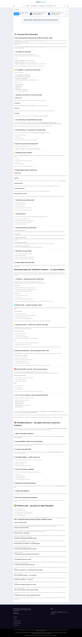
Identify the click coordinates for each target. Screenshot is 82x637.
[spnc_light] (68, 6)
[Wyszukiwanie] (65, 6)
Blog (55, 5)
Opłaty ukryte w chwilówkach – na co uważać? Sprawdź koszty (47, 14)
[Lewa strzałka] (65, 14)
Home (24, 5)
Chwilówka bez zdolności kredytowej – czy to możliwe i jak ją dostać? (30, 14)
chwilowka (54, 612)
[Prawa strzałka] (67, 14)
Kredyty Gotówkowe (49, 5)
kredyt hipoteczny (66, 612)
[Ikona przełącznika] (14, 6)
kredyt (62, 612)
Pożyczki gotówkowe (34, 5)
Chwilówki (27, 5)
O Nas (15, 618)
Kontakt (15, 616)
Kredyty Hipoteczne (42, 5)
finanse (60, 612)
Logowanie (16, 625)
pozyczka (53, 613)
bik (51, 612)
